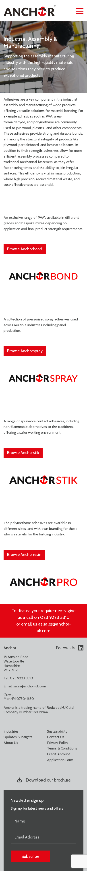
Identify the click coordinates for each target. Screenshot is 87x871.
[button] (79, 10)
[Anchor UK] (30, 10)
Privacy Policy (57, 743)
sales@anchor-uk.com (29, 686)
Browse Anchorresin (24, 554)
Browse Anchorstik (23, 452)
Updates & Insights (18, 737)
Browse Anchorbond (24, 249)
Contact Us (55, 737)
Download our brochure (48, 780)
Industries (11, 731)
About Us (11, 743)
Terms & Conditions (62, 748)
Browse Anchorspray (25, 350)
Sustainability (57, 731)
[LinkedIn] (80, 647)
